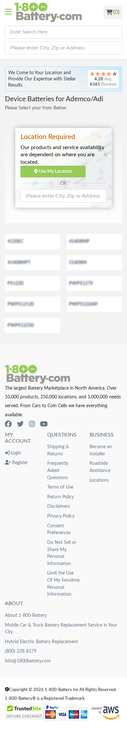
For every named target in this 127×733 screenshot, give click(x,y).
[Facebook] (8, 424)
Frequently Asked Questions (57, 470)
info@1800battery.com (28, 660)
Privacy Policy (61, 516)
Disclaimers (58, 506)
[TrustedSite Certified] (24, 711)
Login (15, 452)
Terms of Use (60, 487)
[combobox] (63, 32)
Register (19, 462)
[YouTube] (44, 424)
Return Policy (60, 496)
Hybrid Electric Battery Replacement (41, 641)
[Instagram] (32, 424)
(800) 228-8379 (20, 651)
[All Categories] (9, 12)
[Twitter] (20, 424)
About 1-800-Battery (26, 615)
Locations (99, 480)
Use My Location (55, 171)
